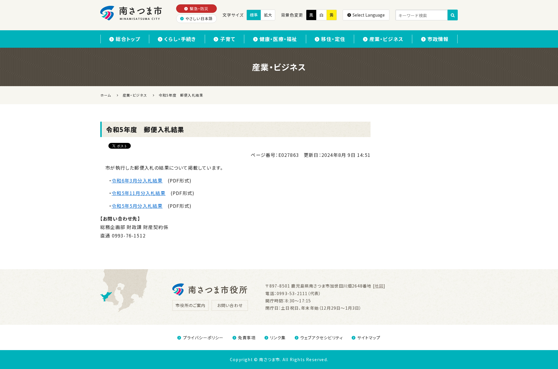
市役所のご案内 (190, 305)
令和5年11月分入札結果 (138, 192)
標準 (254, 15)
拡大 (268, 15)
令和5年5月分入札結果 (137, 205)
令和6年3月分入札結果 (137, 180)
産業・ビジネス (386, 38)
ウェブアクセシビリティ (321, 337)
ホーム (105, 95)
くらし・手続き (180, 38)
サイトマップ (368, 337)
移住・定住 (333, 38)
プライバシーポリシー (203, 337)
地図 (379, 286)
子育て (227, 38)
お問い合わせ (230, 305)
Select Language (369, 15)
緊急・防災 (199, 8)
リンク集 (278, 337)
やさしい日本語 (199, 18)
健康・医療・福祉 (278, 38)
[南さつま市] (131, 13)
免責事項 (247, 337)
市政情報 (438, 38)
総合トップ (128, 38)
